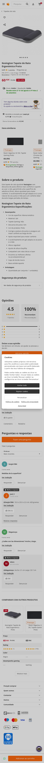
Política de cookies (12, 402)
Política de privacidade (29, 402)
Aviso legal (22, 406)
